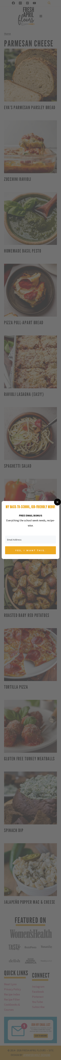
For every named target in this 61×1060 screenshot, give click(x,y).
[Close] (57, 502)
